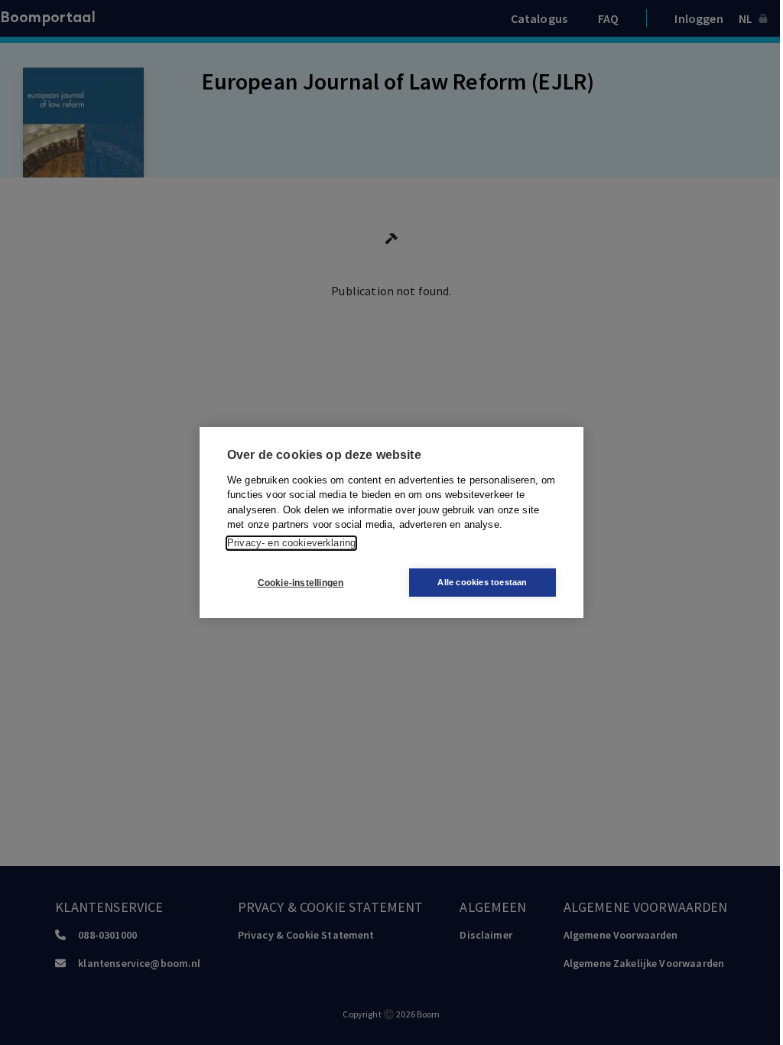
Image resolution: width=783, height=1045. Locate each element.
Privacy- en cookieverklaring (291, 543)
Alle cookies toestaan (482, 582)
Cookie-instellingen (301, 583)
